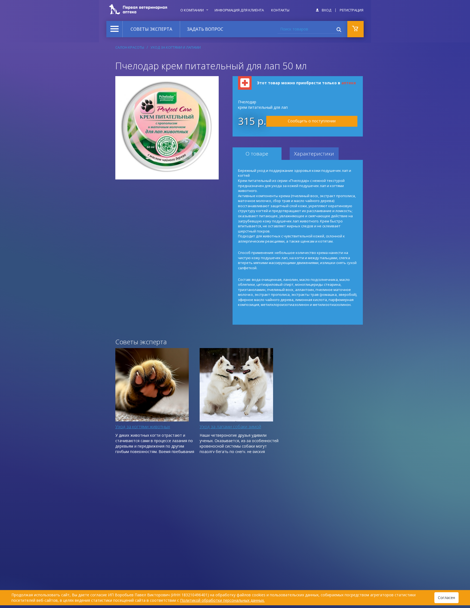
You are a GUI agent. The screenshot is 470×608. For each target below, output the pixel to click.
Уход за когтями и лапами (175, 47)
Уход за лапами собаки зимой (230, 426)
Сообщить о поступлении (312, 120)
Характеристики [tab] (314, 153)
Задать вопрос (205, 29)
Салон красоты (129, 47)
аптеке (348, 82)
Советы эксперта (151, 29)
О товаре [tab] (257, 153)
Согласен (446, 597)
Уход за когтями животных (142, 426)
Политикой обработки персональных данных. (222, 600)
